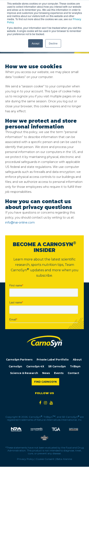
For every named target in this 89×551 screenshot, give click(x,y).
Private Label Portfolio (53, 359)
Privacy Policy (25, 459)
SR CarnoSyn (57, 366)
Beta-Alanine (64, 459)
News (46, 373)
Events (59, 373)
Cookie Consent (45, 459)
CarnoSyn (15, 366)
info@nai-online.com (20, 222)
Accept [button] (35, 43)
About (77, 359)
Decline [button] (53, 43)
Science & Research (24, 373)
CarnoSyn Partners (19, 359)
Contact (73, 373)
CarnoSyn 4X (35, 366)
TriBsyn (75, 366)
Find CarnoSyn (45, 381)
